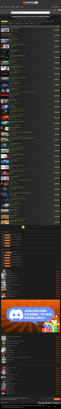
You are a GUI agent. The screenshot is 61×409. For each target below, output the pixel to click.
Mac (33, 23)
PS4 (20, 21)
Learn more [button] (22, 407)
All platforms (4, 21)
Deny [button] (49, 406)
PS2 (30, 21)
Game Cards (7, 6)
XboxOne (5, 23)
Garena (27, 23)
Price (57, 26)
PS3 (25, 21)
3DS (52, 21)
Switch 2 (38, 23)
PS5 (15, 21)
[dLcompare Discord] (58, 403)
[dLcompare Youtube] (52, 403)
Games (2, 6)
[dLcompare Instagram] (45, 403)
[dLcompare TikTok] (55, 403)
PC (10, 21)
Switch (42, 21)
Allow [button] (55, 406)
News (22, 6)
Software (13, 6)
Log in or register (55, 6)
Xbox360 (11, 23)
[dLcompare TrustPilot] (48, 403)
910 (34, 227)
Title (2, 26)
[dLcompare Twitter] (39, 403)
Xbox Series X (19, 23)
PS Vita (35, 21)
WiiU (47, 21)
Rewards (18, 6)
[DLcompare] (5, 402)
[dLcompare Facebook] (42, 403)
